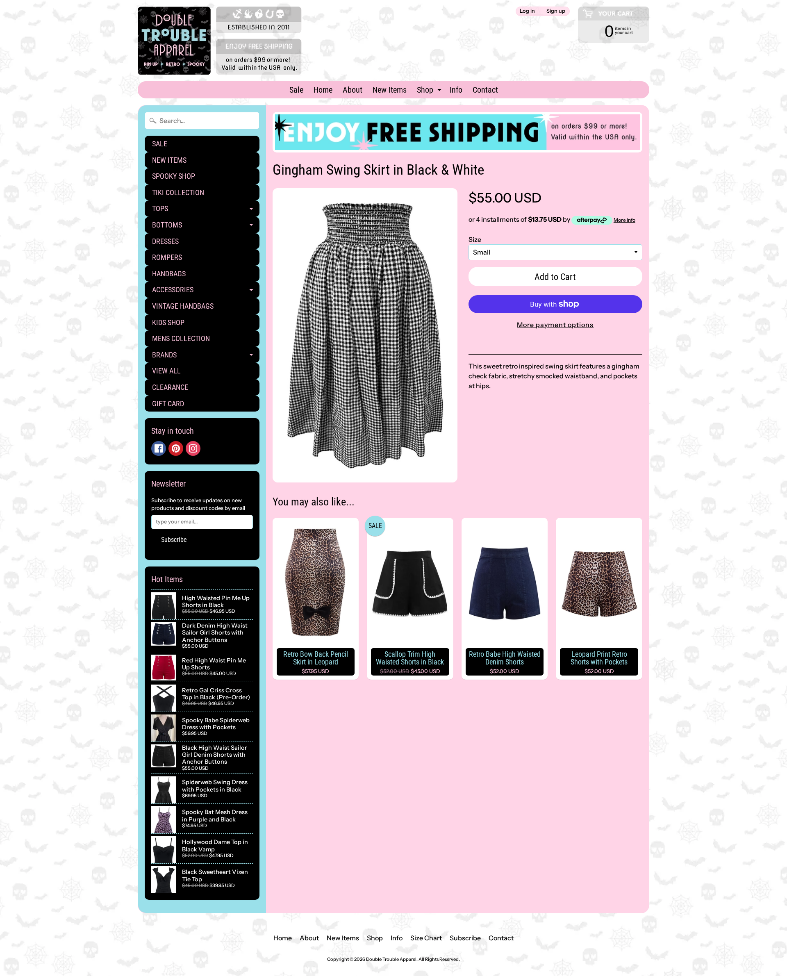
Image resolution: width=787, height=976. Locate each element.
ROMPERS (167, 257)
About (352, 90)
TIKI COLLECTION (178, 192)
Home (323, 90)
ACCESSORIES (205, 291)
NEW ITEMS (169, 160)
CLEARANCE (170, 387)
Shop (430, 91)
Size (475, 239)
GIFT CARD (168, 403)
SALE (159, 143)
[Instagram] (193, 448)
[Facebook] (158, 448)
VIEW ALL (166, 370)
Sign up (555, 11)
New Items (390, 90)
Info (456, 90)
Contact (485, 90)
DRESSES (165, 241)
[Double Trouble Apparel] (220, 41)
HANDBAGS (169, 273)
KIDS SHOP (168, 322)
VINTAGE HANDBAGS (183, 306)
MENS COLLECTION (181, 338)
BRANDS (205, 356)
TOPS (205, 210)
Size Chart (426, 938)
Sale (296, 90)
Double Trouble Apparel (391, 959)
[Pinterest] (175, 448)
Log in (527, 11)
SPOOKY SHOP (173, 176)
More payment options (555, 325)
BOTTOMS (205, 227)
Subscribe (174, 540)
